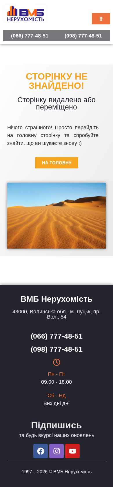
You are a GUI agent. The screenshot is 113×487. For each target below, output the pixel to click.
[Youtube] (72, 451)
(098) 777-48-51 (83, 36)
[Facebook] (40, 451)
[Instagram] (56, 451)
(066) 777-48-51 (29, 36)
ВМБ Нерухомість (72, 471)
